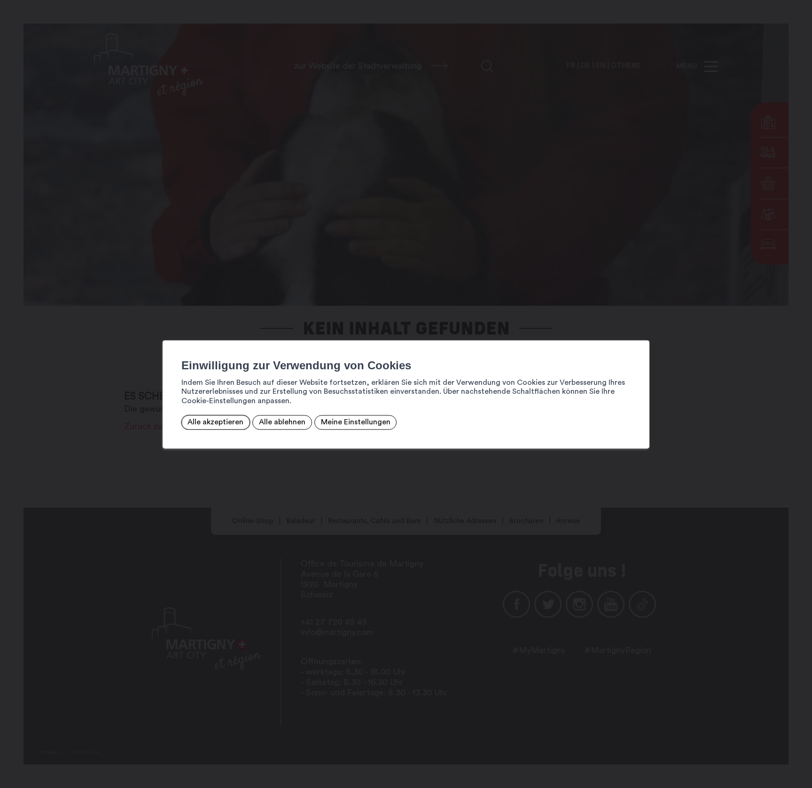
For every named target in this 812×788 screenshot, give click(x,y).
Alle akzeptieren (215, 422)
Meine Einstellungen (355, 422)
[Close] (640, 329)
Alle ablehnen (282, 422)
